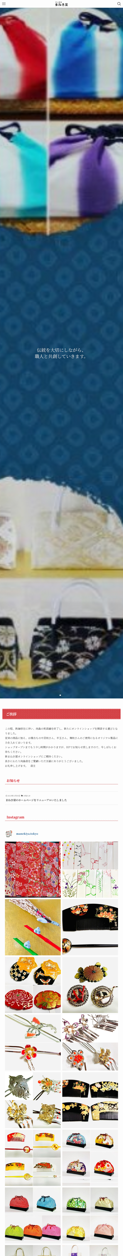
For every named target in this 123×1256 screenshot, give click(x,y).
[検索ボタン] (119, 4)
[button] (60, 695)
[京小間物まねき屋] (61, 4)
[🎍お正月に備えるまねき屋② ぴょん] (90, 870)
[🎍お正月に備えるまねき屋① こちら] (33, 927)
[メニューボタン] (4, 4)
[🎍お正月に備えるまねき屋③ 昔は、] (33, 870)
